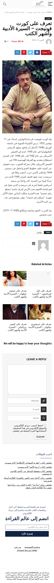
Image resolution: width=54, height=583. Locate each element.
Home (49, 12)
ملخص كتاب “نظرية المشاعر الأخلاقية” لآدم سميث (28, 463)
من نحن (17, 547)
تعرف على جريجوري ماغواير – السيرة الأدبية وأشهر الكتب (39, 327)
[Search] (4, 4)
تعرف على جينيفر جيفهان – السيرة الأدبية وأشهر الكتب (15, 293)
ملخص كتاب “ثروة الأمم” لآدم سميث (35, 467)
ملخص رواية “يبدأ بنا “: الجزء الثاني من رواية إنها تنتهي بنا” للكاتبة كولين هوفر (30, 486)
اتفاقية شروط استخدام (27, 550)
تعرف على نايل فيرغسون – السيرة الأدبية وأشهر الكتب (41, 293)
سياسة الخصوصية (32, 547)
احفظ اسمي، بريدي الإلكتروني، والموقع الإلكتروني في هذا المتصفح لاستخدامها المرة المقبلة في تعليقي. (29, 428)
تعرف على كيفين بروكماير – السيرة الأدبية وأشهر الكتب (17, 327)
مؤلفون (48, 19)
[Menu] (50, 4)
